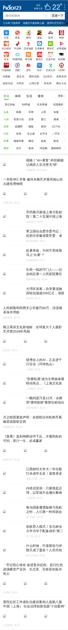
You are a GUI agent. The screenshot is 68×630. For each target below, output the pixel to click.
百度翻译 (39, 48)
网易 (61, 37)
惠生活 (20, 76)
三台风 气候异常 (11, 23)
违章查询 (61, 76)
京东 (6, 59)
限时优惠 (34, 76)
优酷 (17, 70)
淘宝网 (28, 59)
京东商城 (42, 104)
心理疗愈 (34, 83)
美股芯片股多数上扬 (33, 23)
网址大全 (61, 83)
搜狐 (39, 37)
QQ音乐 (47, 76)
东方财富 (6, 48)
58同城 (26, 104)
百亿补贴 (10, 104)
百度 (6, 37)
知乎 (39, 70)
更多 (60, 95)
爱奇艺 (50, 48)
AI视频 (6, 76)
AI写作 (20, 83)
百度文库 (50, 70)
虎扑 (28, 70)
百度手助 (50, 59)
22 (56, 7)
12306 (61, 70)
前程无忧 (8, 83)
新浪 (50, 37)
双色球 (47, 83)
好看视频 (61, 48)
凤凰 (17, 37)
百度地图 (28, 48)
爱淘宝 (39, 59)
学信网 (17, 48)
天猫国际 (6, 70)
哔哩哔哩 (17, 59)
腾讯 (28, 37)
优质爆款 (58, 104)
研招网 (61, 59)
